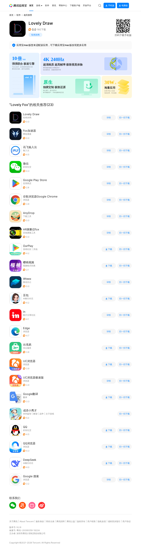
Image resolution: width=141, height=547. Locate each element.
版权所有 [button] (81, 521)
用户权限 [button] (91, 521)
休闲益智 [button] (27, 413)
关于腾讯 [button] (13, 521)
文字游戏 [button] (50, 413)
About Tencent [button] (27, 521)
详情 (109, 117)
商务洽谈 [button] (50, 521)
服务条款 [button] (40, 521)
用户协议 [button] (126, 521)
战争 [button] (42, 413)
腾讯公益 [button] (71, 521)
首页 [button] (11, 15)
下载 (110, 249)
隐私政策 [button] (102, 521)
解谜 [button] (35, 413)
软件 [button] (19, 15)
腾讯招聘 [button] (60, 521)
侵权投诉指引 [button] (114, 521)
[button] (18, 5)
